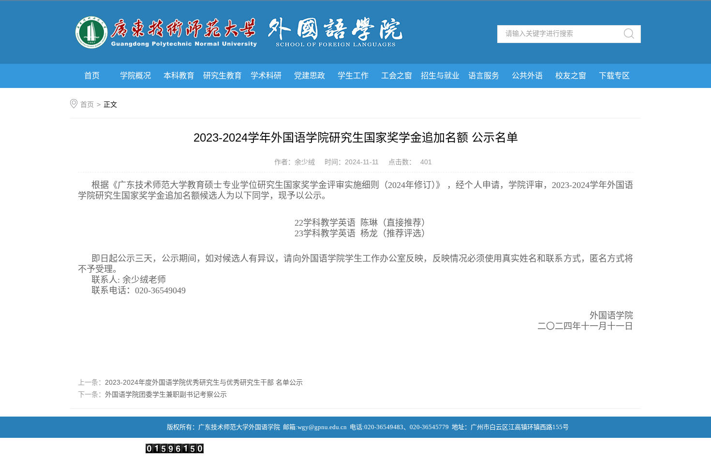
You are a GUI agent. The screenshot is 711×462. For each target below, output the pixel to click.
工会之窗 (396, 76)
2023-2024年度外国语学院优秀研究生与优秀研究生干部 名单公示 (204, 382)
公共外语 (527, 76)
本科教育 (178, 76)
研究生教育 (222, 76)
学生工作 (353, 76)
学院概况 (135, 76)
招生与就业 (440, 76)
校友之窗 (570, 76)
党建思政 (309, 76)
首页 (92, 76)
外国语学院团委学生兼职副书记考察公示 (166, 394)
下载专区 (614, 76)
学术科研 (266, 76)
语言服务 (483, 76)
